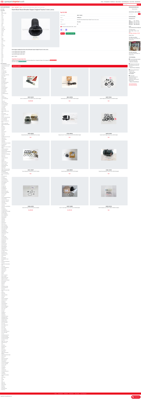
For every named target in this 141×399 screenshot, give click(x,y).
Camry (2, 18)
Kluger (2, 39)
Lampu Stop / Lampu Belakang (5, 206)
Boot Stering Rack (4, 88)
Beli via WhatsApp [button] (71, 33)
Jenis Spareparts (4, 63)
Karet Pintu (3, 177)
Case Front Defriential (4, 98)
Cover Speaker (3, 106)
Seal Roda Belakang (4, 303)
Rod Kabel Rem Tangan (4, 286)
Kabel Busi (3, 160)
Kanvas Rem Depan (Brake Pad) (5, 174)
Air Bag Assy (3, 67)
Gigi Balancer (3, 145)
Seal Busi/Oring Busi (4, 294)
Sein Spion (2, 311)
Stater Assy (3, 348)
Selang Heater (3, 314)
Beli (63, 33)
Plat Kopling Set (3, 257)
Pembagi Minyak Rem (4, 250)
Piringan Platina (3, 255)
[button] (136, 397)
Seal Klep (2, 297)
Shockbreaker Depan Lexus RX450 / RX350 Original (69, 98)
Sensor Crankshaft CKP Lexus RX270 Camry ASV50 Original (30, 98)
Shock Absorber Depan (4, 338)
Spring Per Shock (3, 346)
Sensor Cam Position (4, 322)
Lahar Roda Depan (4, 198)
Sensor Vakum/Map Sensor (5, 331)
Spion (2, 343)
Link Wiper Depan (4, 212)
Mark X (2, 44)
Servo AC (2, 333)
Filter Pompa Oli (3, 131)
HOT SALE (2, 9)
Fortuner (2, 28)
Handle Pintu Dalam (4, 150)
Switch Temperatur (4, 359)
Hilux (2, 34)
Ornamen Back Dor (4, 237)
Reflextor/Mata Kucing (4, 277)
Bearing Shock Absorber (4, 82)
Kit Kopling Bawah (4, 188)
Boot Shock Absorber (4, 87)
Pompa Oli (2, 262)
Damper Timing (3, 109)
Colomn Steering (3, 102)
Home (102, 1)
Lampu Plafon (3, 202)
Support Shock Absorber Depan (5, 354)
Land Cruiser (3, 40)
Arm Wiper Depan (4, 72)
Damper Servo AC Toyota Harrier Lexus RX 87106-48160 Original (69, 134)
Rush (2, 53)
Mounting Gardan (4, 231)
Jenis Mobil (3, 10)
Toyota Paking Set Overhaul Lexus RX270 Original (30, 171)
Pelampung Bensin (4, 246)
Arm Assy (2, 69)
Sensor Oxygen (3, 328)
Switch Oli (2, 357)
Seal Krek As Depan (4, 299)
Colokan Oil (3, 101)
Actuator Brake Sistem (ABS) (5, 64)
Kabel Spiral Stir (3, 166)
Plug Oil (2, 260)
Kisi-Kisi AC (3, 184)
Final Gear (2, 135)
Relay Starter (3, 282)
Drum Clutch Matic (4, 119)
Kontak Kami (137, 1)
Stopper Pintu (3, 351)
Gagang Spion (3, 141)
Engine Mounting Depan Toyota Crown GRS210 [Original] (109, 171)
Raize (2, 50)
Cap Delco (2, 96)
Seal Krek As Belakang (4, 298)
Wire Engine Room (4, 388)
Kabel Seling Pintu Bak (4, 165)
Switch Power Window (4, 358)
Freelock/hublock (4, 139)
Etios (2, 25)
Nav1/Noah (3, 45)
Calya (2, 16)
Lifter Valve (3, 207)
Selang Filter (3, 313)
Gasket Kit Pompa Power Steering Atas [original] (30, 207)
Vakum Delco (3, 377)
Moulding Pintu (3, 230)
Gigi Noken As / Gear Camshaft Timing (5, 147)
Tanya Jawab (118, 1)
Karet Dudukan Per (4, 176)
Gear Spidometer (3, 144)
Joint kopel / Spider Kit (4, 157)
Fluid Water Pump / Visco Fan (5, 136)
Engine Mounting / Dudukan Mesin (5, 125)
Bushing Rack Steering (4, 93)
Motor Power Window (4, 227)
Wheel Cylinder (3, 384)
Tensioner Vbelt (3, 364)
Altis (2, 14)
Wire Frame (3, 389)
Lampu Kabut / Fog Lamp (4, 201)
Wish (2, 60)
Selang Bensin (3, 312)
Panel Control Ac (3, 245)
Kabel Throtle (3, 167)
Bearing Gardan (3, 79)
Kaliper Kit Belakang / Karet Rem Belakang (5, 171)
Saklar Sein (3, 292)
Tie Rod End (3, 368)
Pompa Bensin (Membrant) (5, 261)
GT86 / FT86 (3, 29)
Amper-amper (3, 68)
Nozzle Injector (3, 233)
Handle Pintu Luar (4, 152)
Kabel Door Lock (3, 161)
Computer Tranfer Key (4, 103)
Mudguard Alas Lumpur (4, 232)
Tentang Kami (107, 1)
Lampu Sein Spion (3, 203)
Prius (2, 49)
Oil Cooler (2, 235)
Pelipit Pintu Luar (3, 248)
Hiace (2, 33)
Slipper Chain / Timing (4, 341)
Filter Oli (2, 130)
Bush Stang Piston (4, 91)
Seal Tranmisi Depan (4, 307)
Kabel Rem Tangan (4, 164)
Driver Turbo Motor (4, 118)
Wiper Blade (3, 387)
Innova (2, 35)
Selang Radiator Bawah (4, 318)
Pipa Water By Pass (4, 252)
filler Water (3, 126)
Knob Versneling (3, 193)
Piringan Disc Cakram (4, 253)
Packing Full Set (3, 241)
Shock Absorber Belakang (5, 337)
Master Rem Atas (3, 216)
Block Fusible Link (4, 83)
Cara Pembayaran (125, 1)
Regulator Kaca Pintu (4, 278)
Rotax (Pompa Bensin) (4, 287)
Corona (2, 20)
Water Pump (3, 383)
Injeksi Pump (3, 156)
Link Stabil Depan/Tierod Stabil (5, 211)
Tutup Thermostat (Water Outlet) (5, 375)
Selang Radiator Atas (4, 317)
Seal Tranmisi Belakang (4, 306)
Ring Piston (3, 283)
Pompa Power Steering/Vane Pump (5, 264)
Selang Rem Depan (4, 319)
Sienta (2, 54)
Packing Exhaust (3, 240)
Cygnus (2, 23)
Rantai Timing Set (3, 276)
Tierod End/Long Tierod (4, 371)
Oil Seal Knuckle (3, 236)
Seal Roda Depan (3, 304)
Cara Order (131, 1)
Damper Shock (3, 108)
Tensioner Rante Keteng (5, 362)
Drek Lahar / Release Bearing (5, 117)
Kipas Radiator (3, 183)
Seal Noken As (3, 301)
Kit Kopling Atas (3, 187)
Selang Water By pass (4, 321)
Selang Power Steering (4, 316)
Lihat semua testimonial (133, 84)
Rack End (2, 272)
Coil (2, 99)
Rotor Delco (3, 288)
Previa (2, 48)
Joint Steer (3, 159)
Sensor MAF (3, 327)
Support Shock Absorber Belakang (4, 353)
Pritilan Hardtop (3, 268)
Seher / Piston (3, 308)
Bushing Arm (3, 92)
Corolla (2, 19)
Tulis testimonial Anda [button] (133, 83)
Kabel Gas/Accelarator (4, 162)
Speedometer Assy (4, 342)
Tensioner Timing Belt (4, 363)
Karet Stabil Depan (4, 178)
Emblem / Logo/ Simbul (4, 123)
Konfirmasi (112, 1)
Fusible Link (3, 140)
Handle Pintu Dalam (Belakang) (5, 151)
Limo (2, 43)
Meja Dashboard (3, 217)
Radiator (2, 273)
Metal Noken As (3, 222)
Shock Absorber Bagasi (4, 336)
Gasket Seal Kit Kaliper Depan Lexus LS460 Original (109, 134)
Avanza (2, 15)
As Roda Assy (3, 73)
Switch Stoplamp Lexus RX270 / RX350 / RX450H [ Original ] (108, 207)
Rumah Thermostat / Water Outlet (5, 290)
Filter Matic (3, 129)
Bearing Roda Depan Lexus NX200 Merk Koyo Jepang (30, 134)
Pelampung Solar (3, 247)
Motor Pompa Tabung (4, 226)
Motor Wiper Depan (4, 228)
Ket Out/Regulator (4, 182)
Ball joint (2, 77)
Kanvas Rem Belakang (4, 172)
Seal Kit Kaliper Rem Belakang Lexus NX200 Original (109, 98)
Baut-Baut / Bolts (3, 78)
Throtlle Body (3, 367)
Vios (2, 58)
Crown (2, 21)
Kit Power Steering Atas (4, 191)
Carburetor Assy (3, 97)
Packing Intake (3, 242)
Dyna (2, 24)
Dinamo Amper (3, 113)
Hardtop (2, 30)
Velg (2, 380)
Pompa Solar (3, 266)
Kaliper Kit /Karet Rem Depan (5, 169)
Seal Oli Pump (3, 302)
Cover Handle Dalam (4, 104)
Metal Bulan (3, 218)
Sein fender (3, 309)
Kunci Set (2, 196)
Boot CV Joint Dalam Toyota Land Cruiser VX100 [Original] (70, 207)
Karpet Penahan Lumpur (5, 181)
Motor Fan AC (3, 223)
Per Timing (3, 251)
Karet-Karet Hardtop (4, 179)
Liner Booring (3, 208)
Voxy (2, 59)
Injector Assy (3, 155)
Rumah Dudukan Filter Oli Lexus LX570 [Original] (69, 171)
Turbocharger (3, 373)
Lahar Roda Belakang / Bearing (5, 197)
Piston (2, 256)
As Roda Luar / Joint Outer (5, 74)
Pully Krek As (3, 271)
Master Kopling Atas (4, 213)
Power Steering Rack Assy (5, 267)
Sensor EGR (3, 323)
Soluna (2, 55)
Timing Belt (3, 372)
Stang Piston (3, 347)
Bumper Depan (3, 89)
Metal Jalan (3, 221)
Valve (2, 378)
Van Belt (2, 379)
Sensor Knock (3, 326)
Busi (2, 94)
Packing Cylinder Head (4, 238)
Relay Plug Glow (3, 281)
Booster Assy (3, 84)
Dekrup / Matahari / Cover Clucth (5, 112)
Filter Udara (3, 134)
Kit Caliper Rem (3, 186)
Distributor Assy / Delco (4, 114)
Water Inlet (3, 382)
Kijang (2, 38)
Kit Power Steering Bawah (5, 192)
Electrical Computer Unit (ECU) (5, 121)
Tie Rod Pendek (3, 369)
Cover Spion (3, 107)
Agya (2, 11)
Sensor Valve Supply (4, 332)
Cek (139, 13)
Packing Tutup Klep (4, 243)
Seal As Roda (3, 293)
